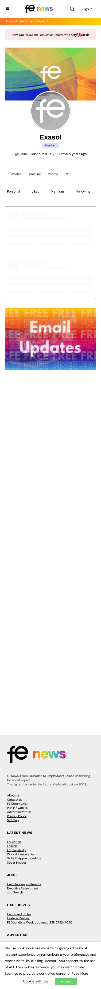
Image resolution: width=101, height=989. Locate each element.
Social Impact (16, 863)
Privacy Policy (17, 816)
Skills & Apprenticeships (24, 858)
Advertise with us (19, 812)
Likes (35, 191)
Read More (80, 973)
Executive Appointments (24, 884)
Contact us (14, 800)
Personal (13, 191)
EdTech (12, 846)
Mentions (58, 191)
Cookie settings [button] (35, 981)
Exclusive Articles (19, 914)
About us (13, 795)
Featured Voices (18, 918)
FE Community (17, 804)
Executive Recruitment (22, 888)
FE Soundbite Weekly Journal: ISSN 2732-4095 (39, 922)
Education (14, 842)
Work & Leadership (20, 854)
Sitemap (13, 820)
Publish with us (17, 808)
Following (83, 191)
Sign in (87, 9)
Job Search (15, 892)
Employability (16, 850)
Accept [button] (66, 981)
